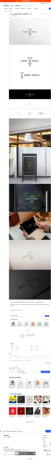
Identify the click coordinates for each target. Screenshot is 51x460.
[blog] (47, 454)
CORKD (27, 405)
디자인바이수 (35, 417)
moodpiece (10, 405)
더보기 (49, 377)
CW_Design (35, 405)
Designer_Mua (44, 405)
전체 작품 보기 (47, 319)
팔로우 (16, 15)
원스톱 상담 (36, 8)
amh (18, 405)
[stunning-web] (6, 447)
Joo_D (14, 315)
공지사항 (9, 454)
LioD (26, 417)
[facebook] (49, 454)
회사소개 (5, 454)
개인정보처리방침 (14, 454)
